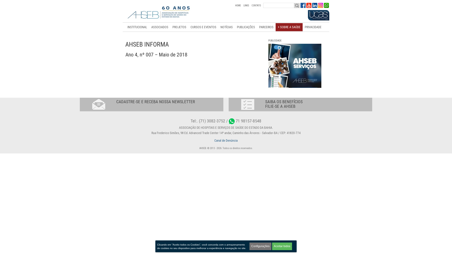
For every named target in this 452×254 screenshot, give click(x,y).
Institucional (137, 27)
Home (238, 5)
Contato (256, 5)
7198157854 (326, 5)
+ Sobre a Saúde (289, 27)
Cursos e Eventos (203, 27)
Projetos (179, 27)
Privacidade (313, 27)
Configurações (260, 246)
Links (246, 5)
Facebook (303, 5)
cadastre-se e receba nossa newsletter (155, 101)
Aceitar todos (282, 246)
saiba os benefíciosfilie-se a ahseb (284, 104)
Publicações (246, 27)
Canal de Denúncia (226, 140)
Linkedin (314, 5)
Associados (159, 27)
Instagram (320, 5)
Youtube (308, 5)
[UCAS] (318, 15)
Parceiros (266, 27)
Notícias (227, 27)
